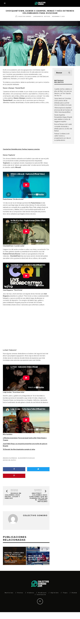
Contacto (41, 594)
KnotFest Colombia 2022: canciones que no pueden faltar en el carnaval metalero (38, 497)
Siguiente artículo (38, 490)
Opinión (55, 592)
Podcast (42, 592)
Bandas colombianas (10, 458)
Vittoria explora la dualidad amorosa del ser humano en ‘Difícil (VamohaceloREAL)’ (63, 110)
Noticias (47, 16)
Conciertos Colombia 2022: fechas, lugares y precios (21, 149)
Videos (30, 592)
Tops (65, 592)
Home (74, 592)
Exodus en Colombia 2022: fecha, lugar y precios (13, 495)
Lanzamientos (38, 16)
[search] (69, 73)
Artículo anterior (14, 490)
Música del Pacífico (10, 460)
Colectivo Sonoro (24, 16)
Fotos (20, 592)
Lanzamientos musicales (27, 458)
